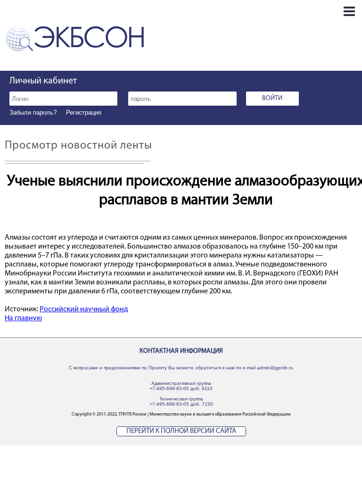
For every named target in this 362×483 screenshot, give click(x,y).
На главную (23, 318)
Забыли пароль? (33, 112)
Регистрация (83, 112)
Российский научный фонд (84, 309)
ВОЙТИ (272, 98)
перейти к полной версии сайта (181, 431)
